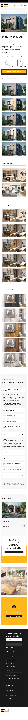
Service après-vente (11, 675)
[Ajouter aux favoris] (23, 33)
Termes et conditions (12, 716)
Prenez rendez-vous (11, 695)
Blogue (8, 681)
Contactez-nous (10, 690)
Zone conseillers (22, 716)
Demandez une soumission (13, 693)
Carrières (9, 698)
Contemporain (4, 42)
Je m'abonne (14, 644)
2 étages (12, 42)
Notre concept (10, 663)
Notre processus (10, 666)
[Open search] (14, 5)
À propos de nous (11, 660)
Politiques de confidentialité (5, 716)
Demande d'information (12, 678)
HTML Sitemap (18, 716)
